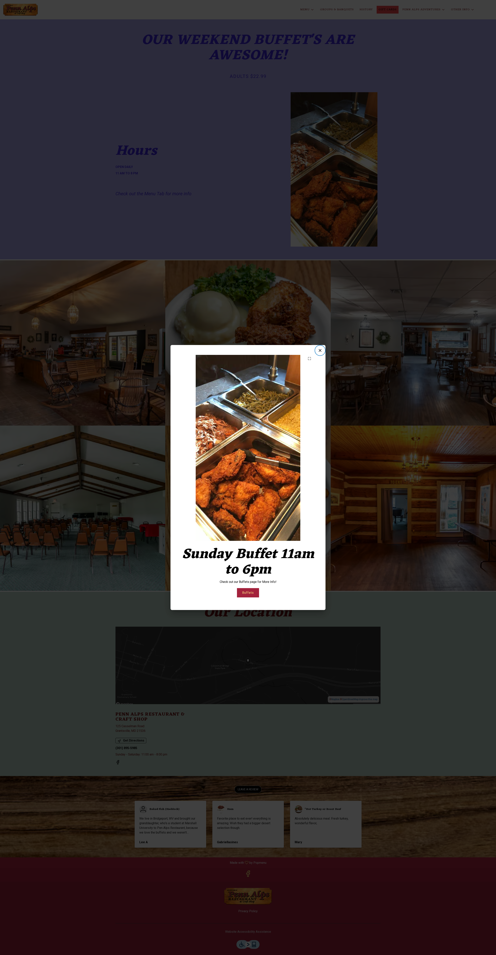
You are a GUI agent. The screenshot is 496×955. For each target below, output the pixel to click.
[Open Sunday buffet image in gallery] (310, 358)
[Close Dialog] (320, 350)
